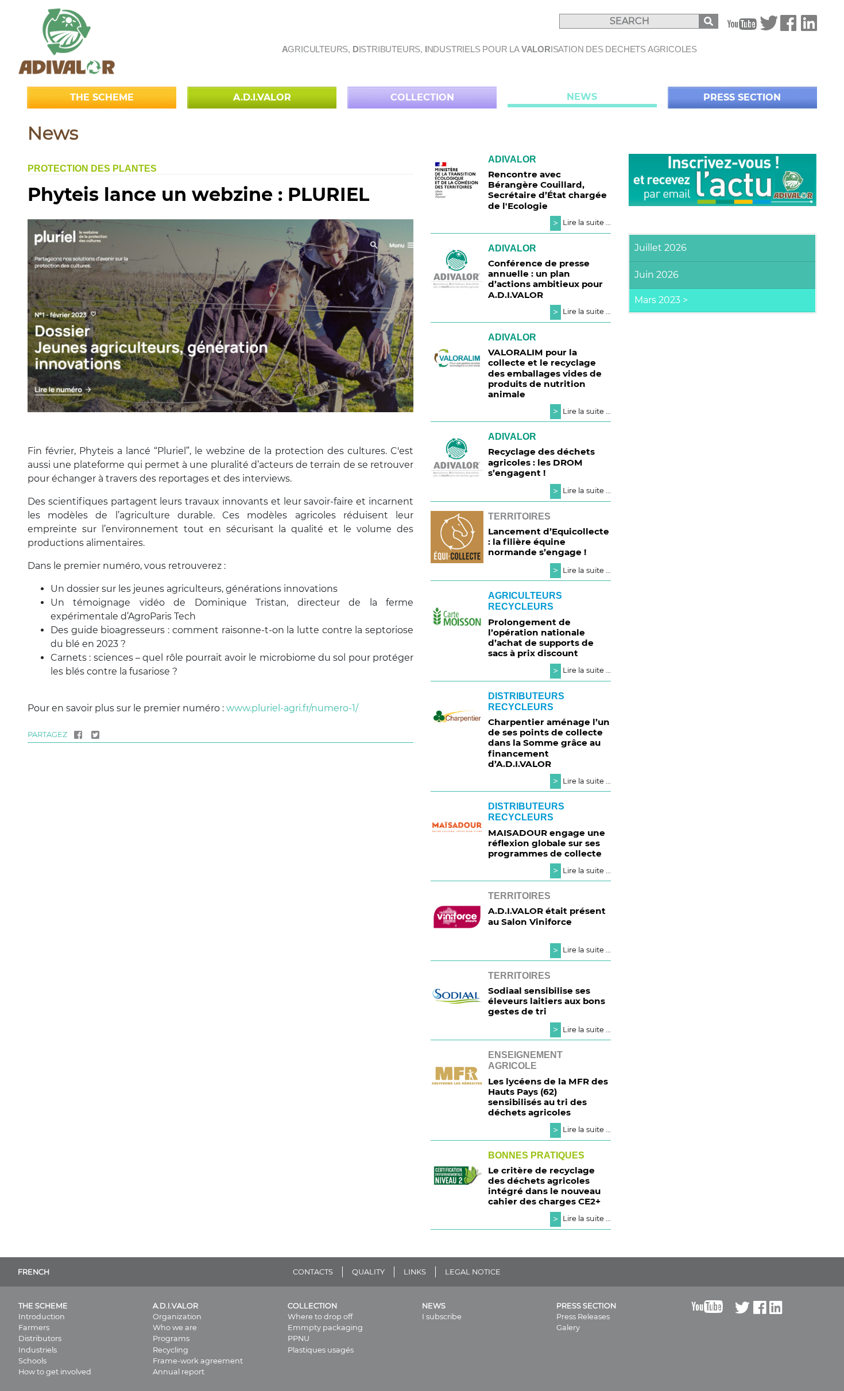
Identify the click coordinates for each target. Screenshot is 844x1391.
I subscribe (442, 1316)
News (582, 96)
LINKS (415, 1272)
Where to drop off (320, 1316)
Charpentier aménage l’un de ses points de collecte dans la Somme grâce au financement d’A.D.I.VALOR (549, 742)
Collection (422, 97)
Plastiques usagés (321, 1350)
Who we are (175, 1327)
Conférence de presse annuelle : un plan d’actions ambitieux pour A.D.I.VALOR (545, 279)
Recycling (170, 1350)
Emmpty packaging (325, 1327)
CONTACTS (313, 1272)
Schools (32, 1361)
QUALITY (368, 1272)
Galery (568, 1327)
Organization (177, 1316)
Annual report (178, 1371)
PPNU (298, 1338)
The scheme (102, 97)
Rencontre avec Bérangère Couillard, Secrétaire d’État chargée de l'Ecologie (547, 190)
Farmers (33, 1327)
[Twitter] (769, 26)
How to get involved (54, 1371)
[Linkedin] (809, 26)
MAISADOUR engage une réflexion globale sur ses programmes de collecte (546, 843)
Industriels (37, 1350)
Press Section (742, 97)
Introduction (41, 1316)
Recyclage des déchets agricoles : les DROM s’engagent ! (541, 462)
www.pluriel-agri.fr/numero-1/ (292, 708)
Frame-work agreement (198, 1361)
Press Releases (583, 1316)
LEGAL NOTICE (473, 1272)
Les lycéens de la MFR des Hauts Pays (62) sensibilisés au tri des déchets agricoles (548, 1097)
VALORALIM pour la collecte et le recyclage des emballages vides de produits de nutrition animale (545, 373)
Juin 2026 (656, 274)
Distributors (39, 1338)
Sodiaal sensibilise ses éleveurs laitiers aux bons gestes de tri (546, 1001)
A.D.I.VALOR (262, 97)
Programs (171, 1338)
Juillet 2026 (660, 247)
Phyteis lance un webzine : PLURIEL (198, 194)
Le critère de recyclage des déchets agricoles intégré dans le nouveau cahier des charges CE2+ (544, 1186)
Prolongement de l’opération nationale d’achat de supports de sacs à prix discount (541, 638)
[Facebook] (788, 26)
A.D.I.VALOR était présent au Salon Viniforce (547, 916)
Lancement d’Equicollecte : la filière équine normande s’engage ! (548, 541)
